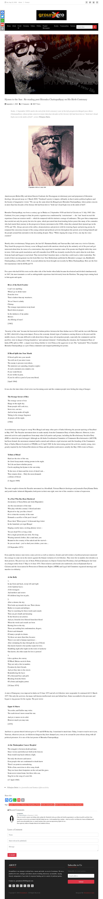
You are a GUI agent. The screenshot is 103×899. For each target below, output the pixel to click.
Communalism (64, 26)
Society (56, 26)
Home (9, 26)
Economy (26, 26)
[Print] (2, 29)
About (20, 2)
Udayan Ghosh (22, 815)
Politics (39, 26)
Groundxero (23, 893)
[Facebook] (2, 12)
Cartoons (73, 26)
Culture (33, 26)
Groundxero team (89, 893)
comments (20, 813)
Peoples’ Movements (46, 27)
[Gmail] (2, 25)
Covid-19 (20, 27)
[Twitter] (2, 16)
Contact (27, 2)
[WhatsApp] (2, 20)
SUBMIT (12, 855)
